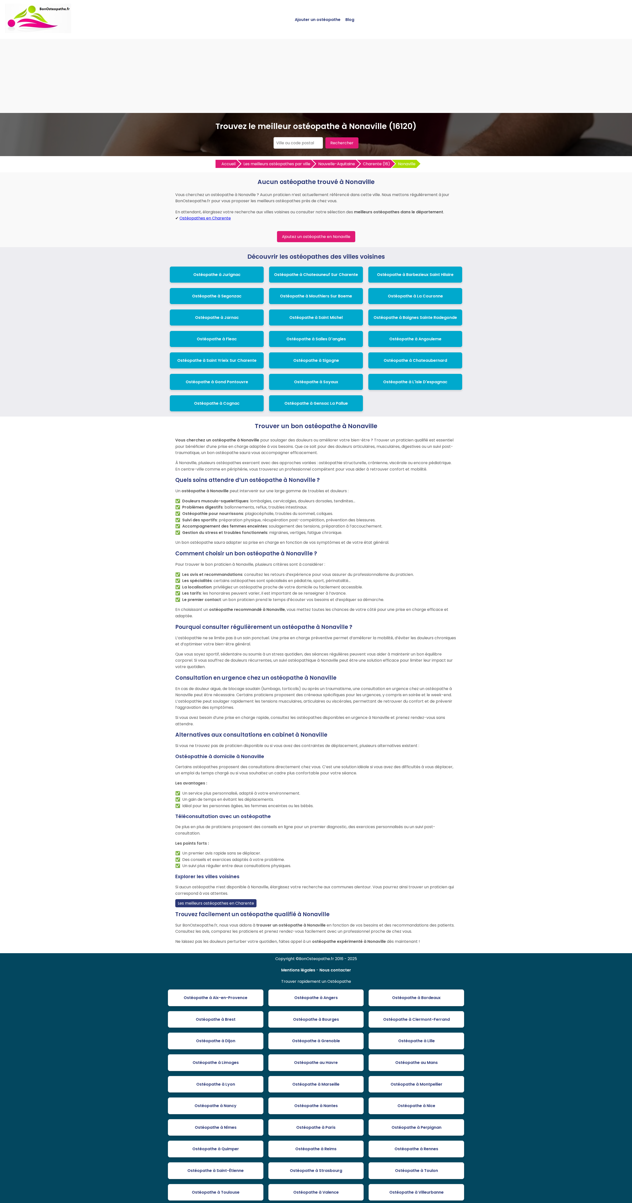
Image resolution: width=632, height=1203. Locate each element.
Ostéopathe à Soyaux (316, 382)
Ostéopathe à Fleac (217, 339)
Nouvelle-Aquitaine (336, 164)
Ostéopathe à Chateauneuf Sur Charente (316, 274)
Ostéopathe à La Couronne (415, 296)
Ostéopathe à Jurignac (216, 274)
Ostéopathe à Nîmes (216, 1127)
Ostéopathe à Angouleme (415, 339)
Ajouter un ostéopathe (317, 19)
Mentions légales (298, 970)
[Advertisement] (316, 75)
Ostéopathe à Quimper (215, 1149)
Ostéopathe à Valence (316, 1192)
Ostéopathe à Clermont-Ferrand (416, 1019)
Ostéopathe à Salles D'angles (316, 339)
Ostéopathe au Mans (416, 1062)
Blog (349, 19)
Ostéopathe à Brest (216, 1019)
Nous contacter (335, 970)
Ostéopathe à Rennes (416, 1149)
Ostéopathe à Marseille (315, 1084)
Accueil (228, 164)
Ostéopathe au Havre (316, 1062)
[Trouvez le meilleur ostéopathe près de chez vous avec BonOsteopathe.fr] (38, 31)
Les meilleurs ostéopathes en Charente (216, 903)
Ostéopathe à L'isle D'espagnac (415, 382)
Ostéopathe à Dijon (215, 1041)
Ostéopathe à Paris (316, 1127)
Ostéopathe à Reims (315, 1149)
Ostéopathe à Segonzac (216, 296)
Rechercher (342, 143)
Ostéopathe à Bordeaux (416, 998)
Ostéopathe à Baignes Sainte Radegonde (415, 317)
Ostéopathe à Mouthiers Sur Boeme (316, 296)
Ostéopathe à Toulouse (215, 1192)
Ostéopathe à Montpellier (416, 1084)
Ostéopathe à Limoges (216, 1062)
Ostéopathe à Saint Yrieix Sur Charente (217, 360)
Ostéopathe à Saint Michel (316, 317)
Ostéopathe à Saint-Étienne (215, 1170)
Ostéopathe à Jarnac (217, 317)
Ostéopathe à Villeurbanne (416, 1192)
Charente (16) (376, 164)
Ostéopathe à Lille (416, 1041)
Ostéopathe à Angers (316, 998)
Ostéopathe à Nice (416, 1106)
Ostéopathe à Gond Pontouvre (217, 382)
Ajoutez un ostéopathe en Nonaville (316, 236)
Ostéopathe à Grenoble (316, 1041)
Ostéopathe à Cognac (216, 403)
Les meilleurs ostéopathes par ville (276, 164)
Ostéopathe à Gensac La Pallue (316, 403)
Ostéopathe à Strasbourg (316, 1170)
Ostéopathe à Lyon (215, 1084)
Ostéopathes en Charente (205, 218)
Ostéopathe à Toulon (416, 1170)
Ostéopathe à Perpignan (416, 1127)
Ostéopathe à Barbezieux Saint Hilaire (415, 274)
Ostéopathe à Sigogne (316, 360)
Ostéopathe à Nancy (216, 1106)
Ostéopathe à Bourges (316, 1019)
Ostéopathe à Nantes (316, 1106)
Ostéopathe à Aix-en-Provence (215, 998)
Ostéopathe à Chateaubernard (415, 360)
